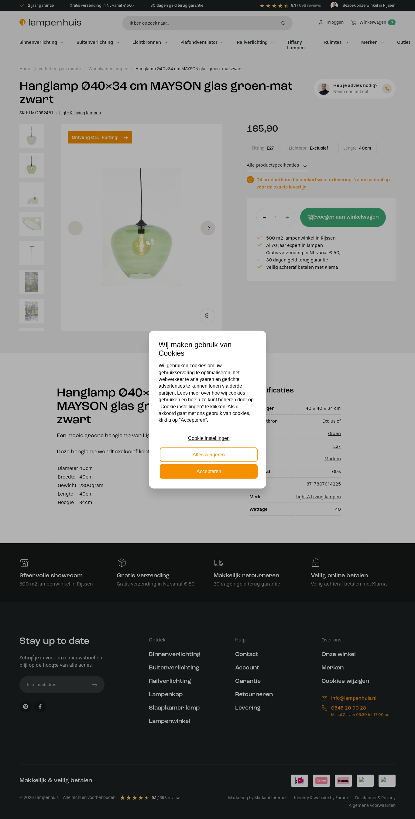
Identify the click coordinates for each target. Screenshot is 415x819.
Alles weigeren (209, 454)
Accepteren (209, 471)
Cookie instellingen (209, 438)
